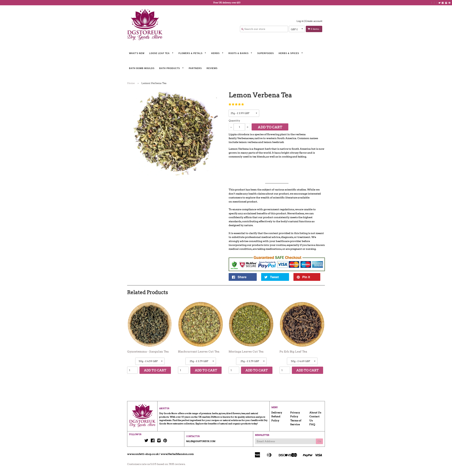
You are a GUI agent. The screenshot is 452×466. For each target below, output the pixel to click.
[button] (236, 104)
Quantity (234, 120)
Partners (195, 68)
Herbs (215, 53)
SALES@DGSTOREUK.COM (200, 441)
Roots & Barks (238, 53)
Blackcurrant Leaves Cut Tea (198, 351)
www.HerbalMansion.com (177, 454)
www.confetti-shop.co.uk (143, 454)
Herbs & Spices (289, 53)
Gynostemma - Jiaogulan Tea (148, 351)
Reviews (212, 68)
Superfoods (265, 53)
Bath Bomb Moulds (141, 68)
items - (315, 29)
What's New (136, 53)
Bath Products (170, 68)
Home (131, 83)
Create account (313, 21)
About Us (315, 412)
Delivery (276, 412)
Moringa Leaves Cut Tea (246, 351)
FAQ (312, 424)
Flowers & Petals (191, 53)
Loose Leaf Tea (159, 53)
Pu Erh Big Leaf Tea (293, 351)
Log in (300, 21)
